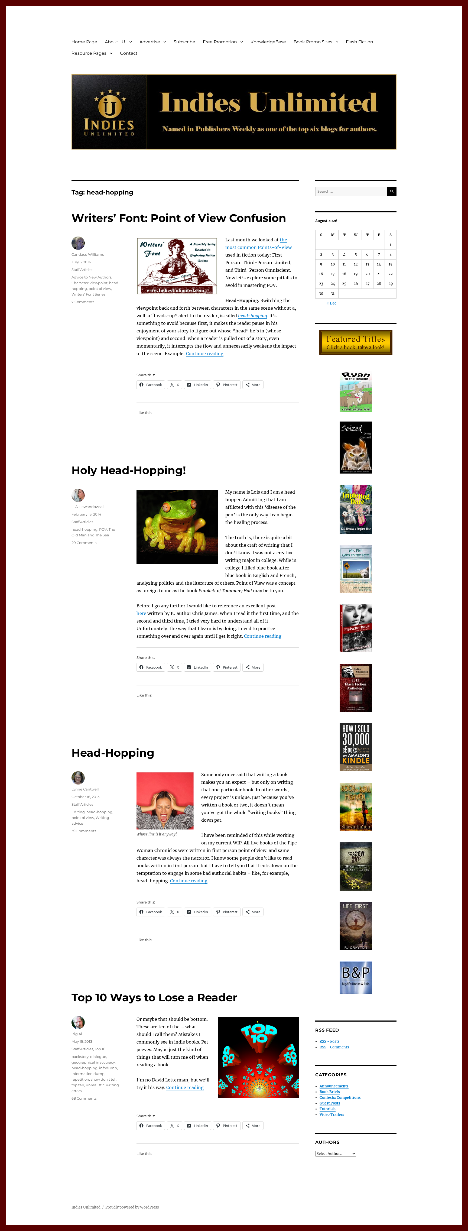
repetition (80, 1079)
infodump (108, 1068)
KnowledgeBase (268, 41)
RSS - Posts (330, 1041)
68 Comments (84, 1098)
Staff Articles (82, 269)
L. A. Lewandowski (88, 506)
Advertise (149, 41)
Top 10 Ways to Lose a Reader (154, 997)
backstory (80, 1056)
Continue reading (204, 353)
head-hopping (85, 529)
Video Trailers (332, 1114)
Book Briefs (330, 1092)
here (141, 613)
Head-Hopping (113, 752)
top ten (78, 1085)
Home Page (84, 41)
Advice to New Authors (91, 277)
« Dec (331, 303)
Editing (78, 812)
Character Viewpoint (90, 283)
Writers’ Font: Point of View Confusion (179, 218)
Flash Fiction (359, 41)
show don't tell (103, 1079)
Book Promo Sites (313, 41)
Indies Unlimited (86, 1207)
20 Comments (84, 542)
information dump (88, 1073)
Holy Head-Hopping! (129, 470)
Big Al (77, 1034)
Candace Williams (88, 254)
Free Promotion (220, 41)
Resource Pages (89, 53)
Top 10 (100, 1049)
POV (103, 529)
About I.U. (115, 41)
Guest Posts (330, 1103)
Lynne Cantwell (85, 789)
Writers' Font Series (88, 294)
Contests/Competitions (340, 1097)
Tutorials (328, 1109)
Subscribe (184, 41)
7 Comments (83, 302)
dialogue (98, 1056)
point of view (100, 288)
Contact (129, 53)
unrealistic (95, 1085)
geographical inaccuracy (93, 1062)
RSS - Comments (334, 1047)
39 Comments (84, 831)
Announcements (334, 1086)
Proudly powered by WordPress (132, 1207)
